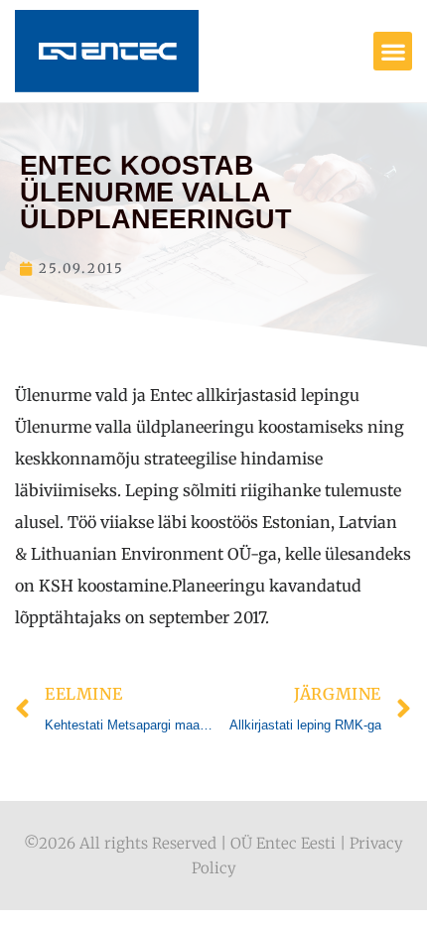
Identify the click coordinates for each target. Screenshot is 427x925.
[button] (392, 51)
